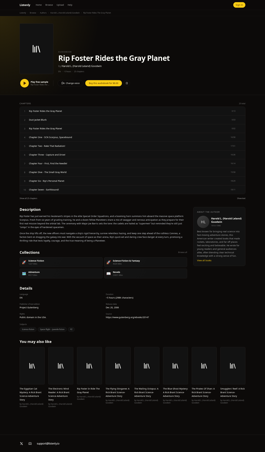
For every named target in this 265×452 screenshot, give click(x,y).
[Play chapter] (24, 111)
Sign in (239, 4)
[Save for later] (127, 83)
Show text (241, 198)
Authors (43, 12)
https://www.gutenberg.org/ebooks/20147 (127, 317)
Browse (49, 4)
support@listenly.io (48, 443)
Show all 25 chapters (28, 198)
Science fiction (28, 329)
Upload (60, 4)
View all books (204, 260)
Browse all (182, 252)
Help (70, 4)
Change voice (73, 83)
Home (39, 4)
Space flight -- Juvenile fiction (52, 329)
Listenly (25, 5)
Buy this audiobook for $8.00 (103, 83)
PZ (71, 329)
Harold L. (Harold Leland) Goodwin (65, 12)
